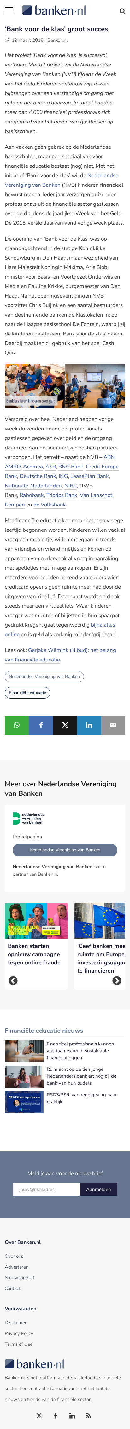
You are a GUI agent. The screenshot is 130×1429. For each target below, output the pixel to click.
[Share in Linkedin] (89, 725)
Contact (13, 1288)
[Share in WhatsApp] (17, 725)
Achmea (33, 466)
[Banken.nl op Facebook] (55, 1416)
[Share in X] (65, 725)
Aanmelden (98, 1189)
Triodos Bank (61, 495)
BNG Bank (70, 466)
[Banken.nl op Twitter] (39, 1416)
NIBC (70, 485)
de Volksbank (49, 504)
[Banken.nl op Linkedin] (72, 1416)
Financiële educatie (27, 693)
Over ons (14, 1256)
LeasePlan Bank (89, 476)
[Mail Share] (113, 725)
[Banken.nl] (73, 6)
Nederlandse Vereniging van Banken (44, 677)
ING (63, 476)
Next (117, 981)
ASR (50, 466)
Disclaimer (16, 1322)
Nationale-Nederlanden (33, 485)
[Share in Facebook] (41, 725)
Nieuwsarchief (19, 1278)
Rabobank (32, 495)
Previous (13, 981)
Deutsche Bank (38, 476)
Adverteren (16, 1267)
